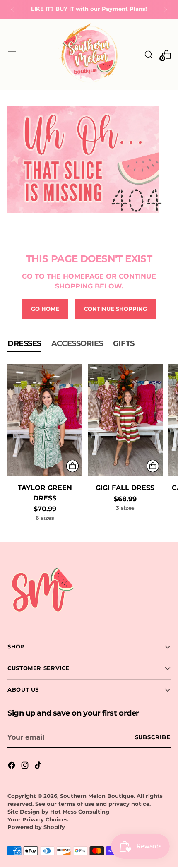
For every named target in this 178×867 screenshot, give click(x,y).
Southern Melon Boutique (97, 796)
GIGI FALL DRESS (125, 487)
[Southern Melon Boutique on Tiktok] (39, 766)
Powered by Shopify (36, 827)
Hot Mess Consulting (79, 812)
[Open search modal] (148, 54)
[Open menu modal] (11, 54)
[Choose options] (72, 466)
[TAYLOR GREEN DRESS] (44, 420)
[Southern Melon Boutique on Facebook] (12, 766)
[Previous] (12, 9)
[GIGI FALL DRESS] (125, 420)
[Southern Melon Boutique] (89, 54)
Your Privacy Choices (37, 820)
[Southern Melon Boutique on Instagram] (26, 766)
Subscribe (153, 737)
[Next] (165, 9)
